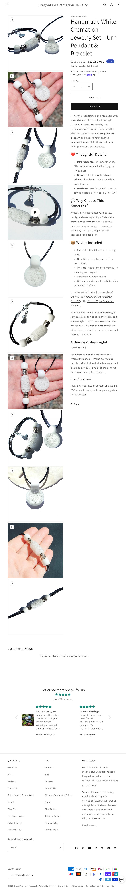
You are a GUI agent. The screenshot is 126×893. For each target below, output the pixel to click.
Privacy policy (77, 886)
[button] (6, 5)
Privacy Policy (14, 829)
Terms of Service (16, 816)
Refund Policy (14, 822)
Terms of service (92, 886)
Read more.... (89, 825)
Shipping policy (108, 886)
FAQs (10, 774)
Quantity (74, 80)
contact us (101, 385)
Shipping (75, 66)
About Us (12, 767)
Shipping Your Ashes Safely (21, 795)
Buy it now (94, 106)
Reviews (12, 781)
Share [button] (76, 404)
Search (11, 802)
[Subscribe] (59, 847)
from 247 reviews (63, 699)
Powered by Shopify (47, 886)
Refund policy (63, 886)
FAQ (90, 385)
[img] (63, 694)
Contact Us (13, 788)
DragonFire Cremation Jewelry (26, 886)
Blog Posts (13, 809)
